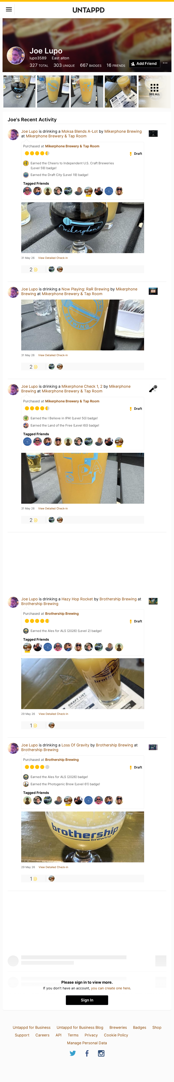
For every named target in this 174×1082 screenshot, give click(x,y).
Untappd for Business (32, 1027)
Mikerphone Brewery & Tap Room (56, 136)
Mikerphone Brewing (123, 131)
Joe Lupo (29, 131)
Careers (42, 1035)
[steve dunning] (52, 269)
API (59, 1035)
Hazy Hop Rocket (77, 599)
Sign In (87, 1000)
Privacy (91, 1035)
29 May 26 (28, 714)
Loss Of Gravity (75, 745)
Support (22, 1035)
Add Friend (146, 63)
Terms (73, 1035)
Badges (139, 1027)
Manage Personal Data (87, 1043)
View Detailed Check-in (53, 258)
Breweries (118, 1027)
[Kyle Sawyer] (60, 269)
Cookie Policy (116, 1035)
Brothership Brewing (118, 599)
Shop (156, 1027)
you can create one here (110, 988)
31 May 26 (28, 258)
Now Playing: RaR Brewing (85, 289)
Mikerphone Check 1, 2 (82, 386)
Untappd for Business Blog (80, 1027)
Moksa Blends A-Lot (80, 131)
